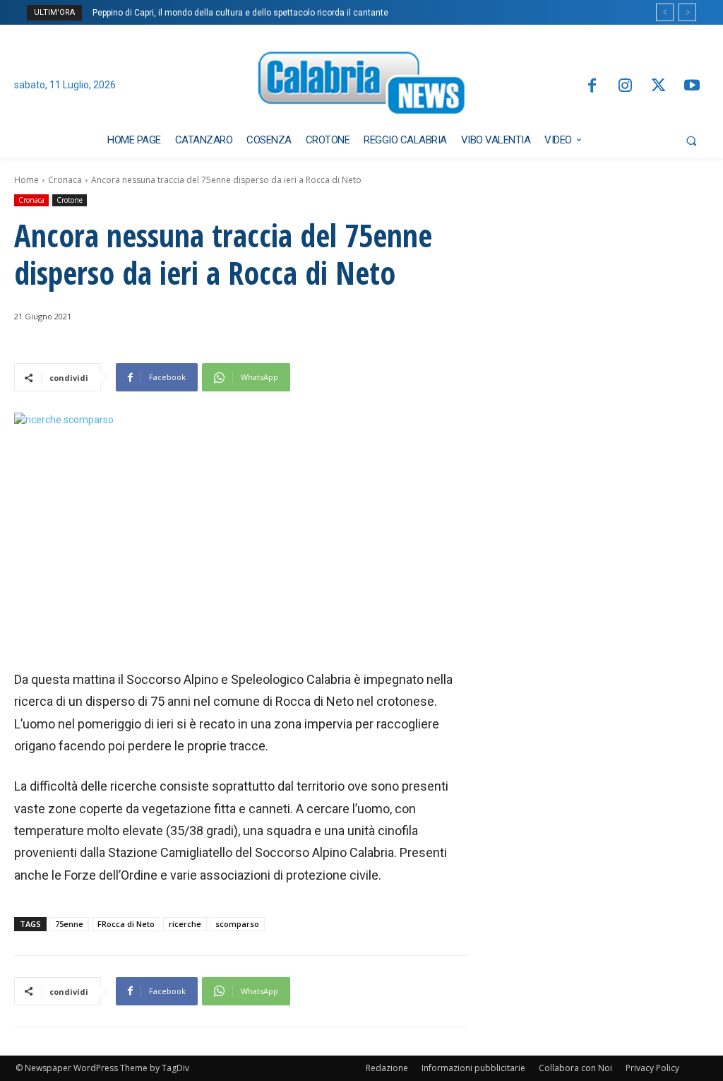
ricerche (185, 923)
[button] (691, 140)
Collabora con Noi (575, 1068)
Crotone (69, 200)
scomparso (237, 923)
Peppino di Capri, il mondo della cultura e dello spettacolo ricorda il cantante (240, 13)
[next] (687, 12)
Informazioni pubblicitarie (473, 1068)
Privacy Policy (652, 1068)
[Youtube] (692, 86)
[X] (658, 86)
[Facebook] (591, 86)
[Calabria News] (362, 86)
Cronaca (65, 180)
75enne (69, 923)
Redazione (387, 1068)
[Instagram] (625, 86)
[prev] (665, 12)
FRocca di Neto (126, 923)
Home (26, 180)
